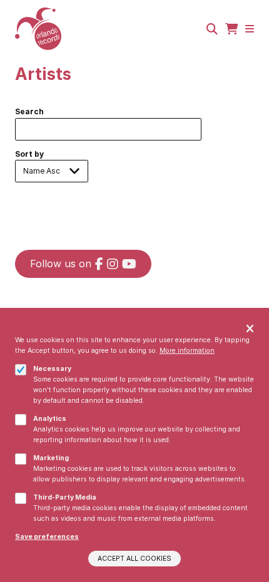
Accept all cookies (134, 559)
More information (187, 351)
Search (29, 111)
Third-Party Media (64, 497)
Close (250, 329)
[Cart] (231, 29)
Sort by (29, 154)
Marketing (51, 458)
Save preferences (47, 537)
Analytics (49, 419)
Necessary (52, 369)
